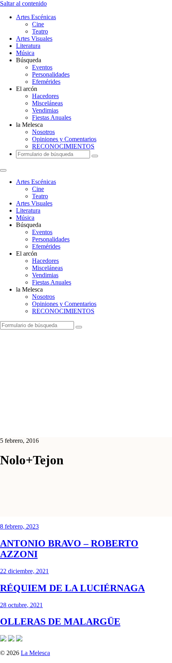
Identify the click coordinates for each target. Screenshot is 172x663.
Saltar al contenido (23, 3)
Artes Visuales (34, 38)
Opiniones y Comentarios (64, 139)
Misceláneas (47, 103)
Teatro (40, 31)
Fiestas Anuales (51, 117)
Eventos (42, 67)
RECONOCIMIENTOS (63, 146)
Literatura (28, 45)
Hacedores (45, 96)
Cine (38, 24)
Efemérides (46, 81)
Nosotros (43, 131)
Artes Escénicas (36, 17)
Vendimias (45, 110)
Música (25, 52)
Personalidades (51, 74)
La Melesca (35, 652)
